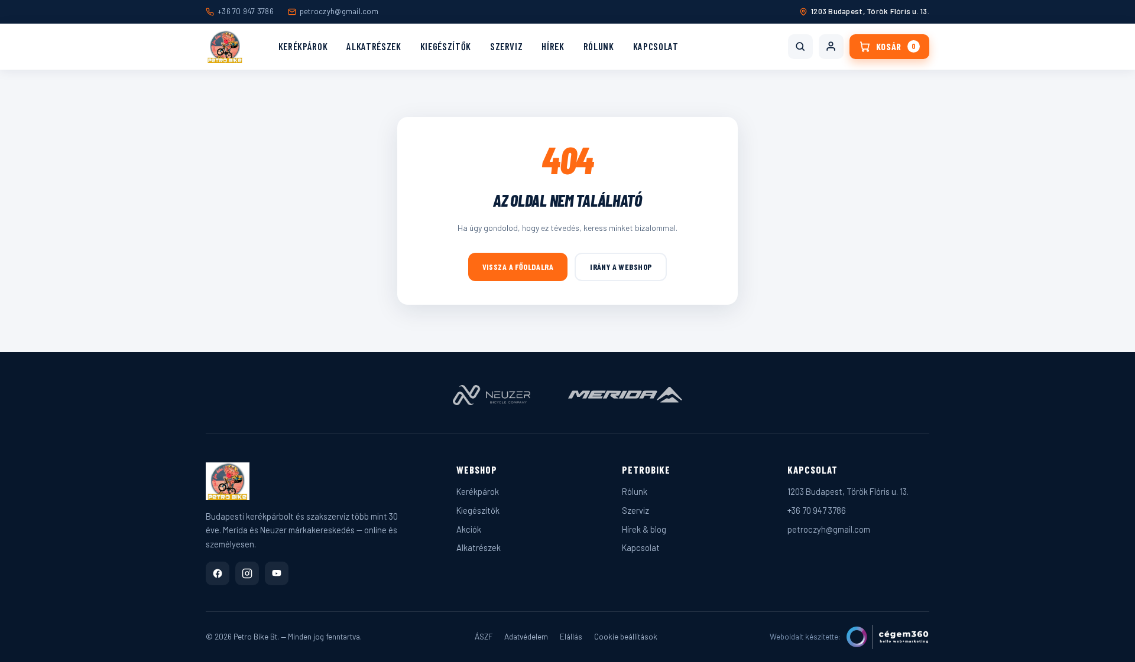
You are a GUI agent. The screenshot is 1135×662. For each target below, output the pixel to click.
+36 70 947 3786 (246, 11)
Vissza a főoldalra (518, 267)
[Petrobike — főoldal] (225, 46)
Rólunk (598, 46)
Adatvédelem (526, 636)
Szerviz (506, 46)
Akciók (468, 529)
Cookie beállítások (625, 636)
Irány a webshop (620, 267)
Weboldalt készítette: (805, 636)
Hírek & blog (644, 529)
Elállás (571, 636)
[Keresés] (800, 46)
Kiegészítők (445, 46)
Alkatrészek (373, 46)
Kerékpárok (303, 46)
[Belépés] (831, 46)
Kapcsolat (656, 46)
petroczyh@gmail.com (339, 11)
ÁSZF (483, 636)
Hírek (552, 46)
